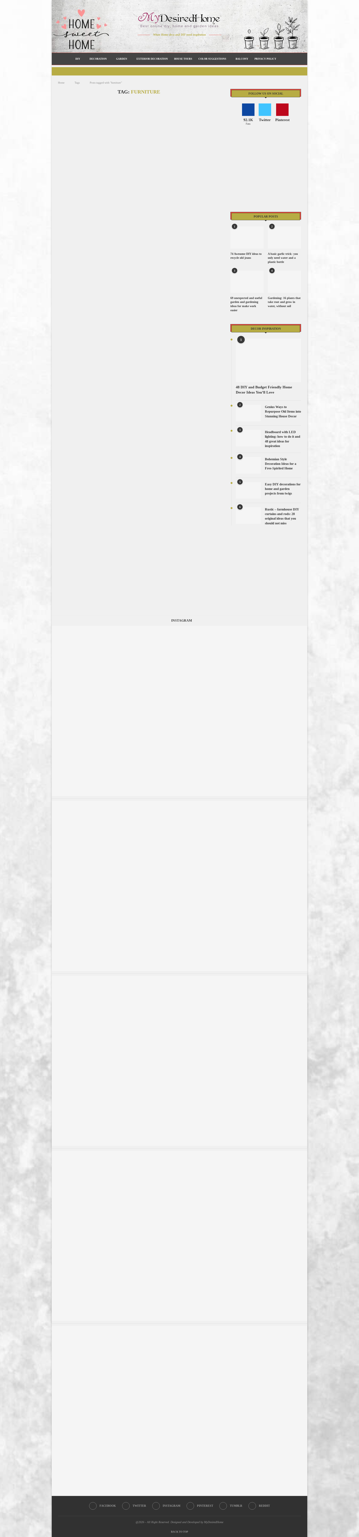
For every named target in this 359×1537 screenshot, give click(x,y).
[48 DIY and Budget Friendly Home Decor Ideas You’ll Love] (268, 360)
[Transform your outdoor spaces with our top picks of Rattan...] (179, 1152)
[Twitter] (171, 42)
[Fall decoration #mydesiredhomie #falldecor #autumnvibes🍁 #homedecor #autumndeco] (179, 627)
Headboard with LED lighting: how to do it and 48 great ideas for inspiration (282, 439)
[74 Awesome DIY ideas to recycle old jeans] (247, 237)
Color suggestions (212, 58)
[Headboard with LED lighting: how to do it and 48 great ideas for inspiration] (248, 438)
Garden (121, 58)
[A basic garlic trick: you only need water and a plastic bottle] (284, 237)
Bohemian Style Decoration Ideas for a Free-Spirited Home (280, 463)
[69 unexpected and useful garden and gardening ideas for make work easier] (247, 282)
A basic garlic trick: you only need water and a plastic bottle (283, 258)
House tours (183, 58)
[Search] (281, 59)
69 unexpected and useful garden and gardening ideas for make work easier (246, 304)
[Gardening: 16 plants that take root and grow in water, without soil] (284, 282)
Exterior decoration (152, 58)
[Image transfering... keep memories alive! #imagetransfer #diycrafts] (179, 977)
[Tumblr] (188, 42)
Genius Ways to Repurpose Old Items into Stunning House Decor (283, 411)
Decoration (98, 58)
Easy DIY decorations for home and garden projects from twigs (283, 488)
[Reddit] (194, 42)
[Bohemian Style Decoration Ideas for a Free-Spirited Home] (248, 465)
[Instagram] (177, 42)
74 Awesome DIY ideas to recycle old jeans (246, 256)
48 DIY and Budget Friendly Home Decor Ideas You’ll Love (264, 389)
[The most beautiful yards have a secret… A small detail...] (179, 802)
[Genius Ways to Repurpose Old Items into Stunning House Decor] (248, 413)
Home (61, 82)
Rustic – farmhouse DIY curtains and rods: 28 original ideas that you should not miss (282, 516)
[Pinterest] (182, 42)
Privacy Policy (265, 58)
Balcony (242, 58)
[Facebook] (165, 42)
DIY (77, 58)
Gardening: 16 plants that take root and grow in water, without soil (284, 302)
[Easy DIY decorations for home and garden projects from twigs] (248, 490)
